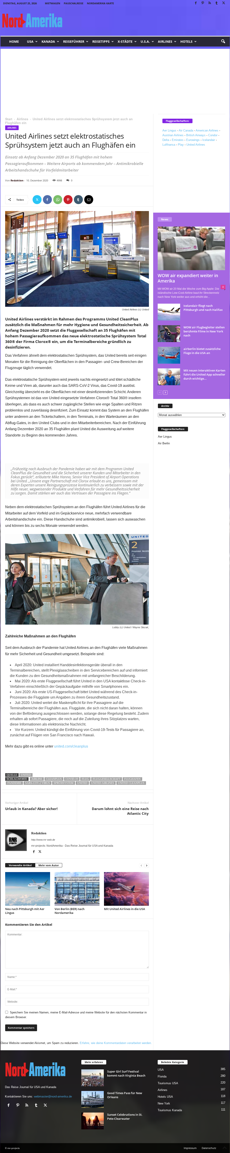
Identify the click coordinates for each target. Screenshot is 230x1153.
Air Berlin (164, 443)
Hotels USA (165, 1096)
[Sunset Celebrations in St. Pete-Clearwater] (92, 1121)
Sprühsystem (63, 783)
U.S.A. (145, 41)
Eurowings (193, 140)
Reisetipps (101, 41)
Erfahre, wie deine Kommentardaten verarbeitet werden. (116, 1043)
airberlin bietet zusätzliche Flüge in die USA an (202, 351)
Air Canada (186, 130)
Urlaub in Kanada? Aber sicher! (31, 808)
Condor (212, 135)
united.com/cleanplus (71, 746)
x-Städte (125, 41)
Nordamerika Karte (100, 3)
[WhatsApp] (57, 199)
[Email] (88, 199)
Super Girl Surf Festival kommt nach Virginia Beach (126, 1073)
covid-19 (72, 779)
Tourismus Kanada (170, 1110)
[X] (223, 3)
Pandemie (14, 783)
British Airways (196, 135)
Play (181, 144)
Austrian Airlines (173, 135)
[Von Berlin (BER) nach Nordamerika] (77, 889)
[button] (223, 42)
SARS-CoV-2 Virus (37, 783)
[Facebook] (196, 3)
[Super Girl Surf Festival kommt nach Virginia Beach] (92, 1077)
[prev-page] (141, 865)
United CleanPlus (131, 783)
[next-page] (146, 865)
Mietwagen (52, 3)
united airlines (102, 783)
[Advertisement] (115, 80)
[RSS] (209, 3)
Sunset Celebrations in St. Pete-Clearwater (124, 1117)
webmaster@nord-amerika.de (53, 1096)
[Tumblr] (216, 3)
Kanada (48, 41)
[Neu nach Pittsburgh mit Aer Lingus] (27, 889)
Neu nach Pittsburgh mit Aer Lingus (24, 911)
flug (85, 779)
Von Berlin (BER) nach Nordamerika (69, 911)
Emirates (178, 140)
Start (8, 119)
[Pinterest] (203, 3)
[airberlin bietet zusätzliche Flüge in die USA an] (169, 355)
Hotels (186, 41)
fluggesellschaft (106, 779)
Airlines (165, 41)
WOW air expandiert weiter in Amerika (188, 278)
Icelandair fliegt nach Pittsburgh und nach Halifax (203, 308)
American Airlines (207, 130)
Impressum (190, 1148)
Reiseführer (73, 41)
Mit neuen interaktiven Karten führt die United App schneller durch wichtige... (204, 374)
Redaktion (17, 180)
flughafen (132, 779)
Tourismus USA (168, 1083)
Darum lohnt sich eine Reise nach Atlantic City (120, 811)
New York (164, 1103)
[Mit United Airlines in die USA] (126, 889)
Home (14, 41)
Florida (162, 1076)
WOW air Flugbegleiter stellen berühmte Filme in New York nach (204, 331)
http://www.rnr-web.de (43, 839)
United (26, 775)
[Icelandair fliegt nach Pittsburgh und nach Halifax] (169, 312)
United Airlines (195, 144)
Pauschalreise (73, 3)
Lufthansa (168, 144)
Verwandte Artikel (20, 865)
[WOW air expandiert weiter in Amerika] (192, 248)
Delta (165, 140)
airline (36, 779)
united (82, 783)
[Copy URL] (99, 199)
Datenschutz (209, 1148)
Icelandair (208, 140)
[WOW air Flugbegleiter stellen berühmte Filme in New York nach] (169, 333)
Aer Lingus (169, 130)
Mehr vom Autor (48, 865)
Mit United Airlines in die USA (124, 909)
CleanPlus (54, 779)
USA (30, 41)
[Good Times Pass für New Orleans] (92, 1099)
